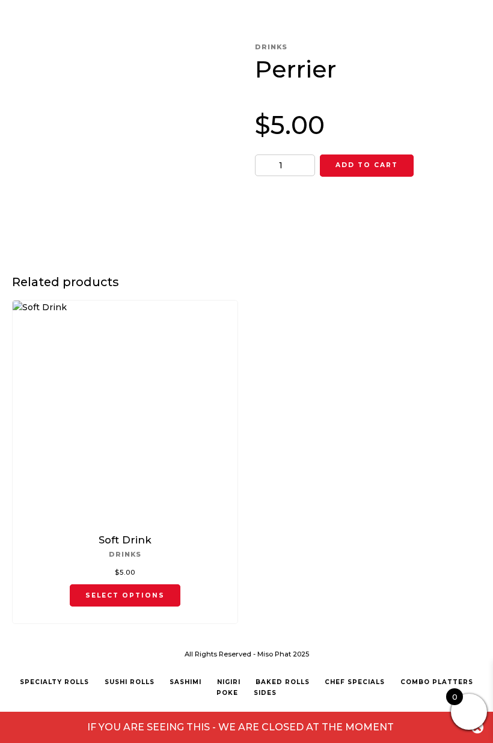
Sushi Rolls (130, 682)
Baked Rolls (283, 682)
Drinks (271, 47)
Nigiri (228, 682)
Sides (265, 693)
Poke (227, 693)
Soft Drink (125, 540)
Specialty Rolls (54, 682)
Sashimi (185, 682)
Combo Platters (436, 682)
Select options (125, 595)
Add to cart (366, 165)
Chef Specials (355, 682)
